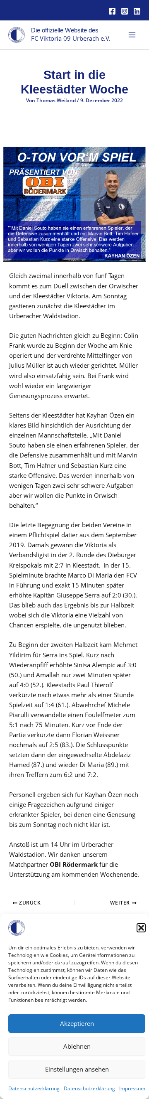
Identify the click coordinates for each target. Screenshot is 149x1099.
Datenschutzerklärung (34, 1088)
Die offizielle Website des (65, 30)
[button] (141, 928)
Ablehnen (77, 1046)
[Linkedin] (137, 11)
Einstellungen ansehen (77, 1069)
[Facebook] (112, 11)
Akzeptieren (77, 1023)
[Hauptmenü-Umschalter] (132, 35)
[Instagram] (124, 11)
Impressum (132, 1088)
